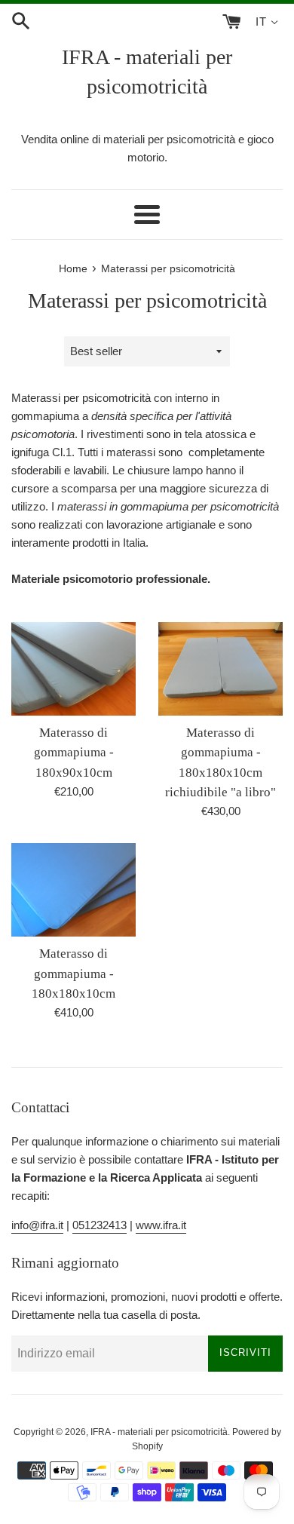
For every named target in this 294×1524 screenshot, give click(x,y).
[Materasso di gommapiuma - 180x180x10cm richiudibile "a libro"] (220, 669)
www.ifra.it (161, 1225)
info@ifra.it (37, 1225)
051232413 (99, 1225)
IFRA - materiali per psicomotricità (147, 71)
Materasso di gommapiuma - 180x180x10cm (73, 973)
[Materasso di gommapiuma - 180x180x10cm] (73, 890)
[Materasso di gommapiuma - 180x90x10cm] (73, 669)
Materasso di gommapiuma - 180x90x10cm (74, 752)
